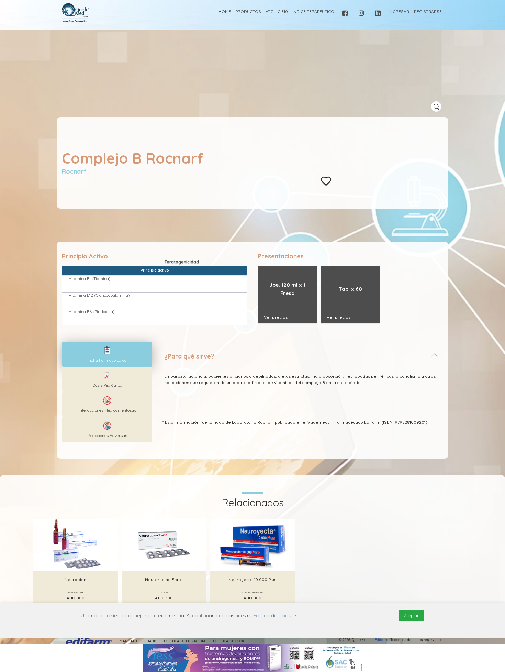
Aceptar (411, 615)
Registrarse (428, 11)
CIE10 (283, 11)
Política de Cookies (231, 641)
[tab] (300, 359)
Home (224, 11)
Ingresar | (400, 11)
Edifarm (382, 640)
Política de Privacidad (185, 641)
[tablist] (107, 354)
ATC (269, 11)
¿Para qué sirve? (189, 356)
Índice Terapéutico (313, 11)
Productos (248, 11)
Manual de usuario (138, 641)
